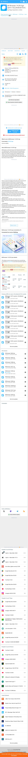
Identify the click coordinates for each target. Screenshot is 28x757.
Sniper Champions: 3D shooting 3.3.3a (13, 716)
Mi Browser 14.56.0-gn (10, 376)
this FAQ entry (17, 267)
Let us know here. (16, 749)
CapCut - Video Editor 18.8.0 (11, 553)
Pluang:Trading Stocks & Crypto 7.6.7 (13, 707)
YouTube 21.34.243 (9, 615)
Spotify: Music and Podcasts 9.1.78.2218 (14, 686)
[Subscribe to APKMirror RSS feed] (24, 511)
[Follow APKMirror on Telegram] (17, 511)
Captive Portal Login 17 (10, 681)
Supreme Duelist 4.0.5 (10, 663)
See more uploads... (14, 346)
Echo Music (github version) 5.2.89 (12, 566)
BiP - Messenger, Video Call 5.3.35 (12, 712)
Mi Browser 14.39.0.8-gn (10, 385)
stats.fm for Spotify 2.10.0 (11, 730)
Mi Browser (15, 14)
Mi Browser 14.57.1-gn (10, 366)
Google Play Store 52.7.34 (10, 571)
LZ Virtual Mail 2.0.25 (9, 734)
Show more (13, 225)
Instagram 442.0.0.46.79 (10, 610)
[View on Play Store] (20, 54)
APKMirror (5, 1)
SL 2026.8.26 (8, 725)
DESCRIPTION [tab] (17, 50)
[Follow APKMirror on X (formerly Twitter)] (4, 511)
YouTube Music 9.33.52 (10, 588)
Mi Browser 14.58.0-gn (10, 362)
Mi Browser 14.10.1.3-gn (10, 390)
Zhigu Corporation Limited (15, 10)
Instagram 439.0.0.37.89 (10, 593)
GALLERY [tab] (23, 50)
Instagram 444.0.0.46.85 (10, 659)
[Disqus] (14, 455)
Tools (3, 54)
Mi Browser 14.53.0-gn (10, 394)
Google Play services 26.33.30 (11, 654)
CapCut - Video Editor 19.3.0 (11, 624)
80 (10, 69)
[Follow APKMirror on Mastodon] (10, 511)
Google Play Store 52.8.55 (10, 584)
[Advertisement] (14, 34)
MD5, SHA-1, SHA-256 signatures (11, 88)
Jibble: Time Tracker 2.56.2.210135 (12, 698)
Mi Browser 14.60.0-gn (10, 357)
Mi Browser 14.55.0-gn (10, 381)
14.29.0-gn (21, 14)
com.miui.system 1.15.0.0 (10, 628)
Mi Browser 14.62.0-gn (10, 353)
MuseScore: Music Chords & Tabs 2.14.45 (14, 721)
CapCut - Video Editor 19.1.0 (11, 557)
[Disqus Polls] (14, 421)
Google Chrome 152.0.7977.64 (11, 668)
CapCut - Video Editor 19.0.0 (11, 562)
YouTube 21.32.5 (8, 580)
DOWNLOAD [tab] (4, 50)
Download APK (15, 131)
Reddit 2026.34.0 (8, 633)
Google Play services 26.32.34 (11, 637)
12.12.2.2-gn (10, 141)
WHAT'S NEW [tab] (10, 50)
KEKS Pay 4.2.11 (8, 739)
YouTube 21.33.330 (9, 672)
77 (10, 91)
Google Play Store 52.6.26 (10, 575)
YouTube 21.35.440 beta (10, 690)
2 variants (8, 372)
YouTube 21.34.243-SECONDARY (12, 642)
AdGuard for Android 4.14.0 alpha (12, 677)
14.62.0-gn (15, 232)
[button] (17, 54)
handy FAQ (10, 261)
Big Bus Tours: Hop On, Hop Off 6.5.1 (13, 703)
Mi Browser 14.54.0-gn (10, 371)
